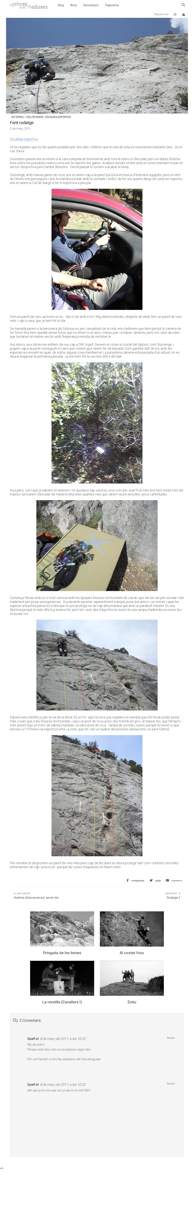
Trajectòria (112, 5)
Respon (171, 1037)
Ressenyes (91, 5)
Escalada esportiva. (24, 139)
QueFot (33, 1039)
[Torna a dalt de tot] (1, 1169)
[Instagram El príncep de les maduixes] (175, 14)
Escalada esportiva (58, 117)
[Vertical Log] (183, 14)
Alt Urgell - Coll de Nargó (27, 117)
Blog (61, 5)
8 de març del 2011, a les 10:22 (62, 1039)
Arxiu (73, 5)
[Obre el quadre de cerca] (183, 5)
